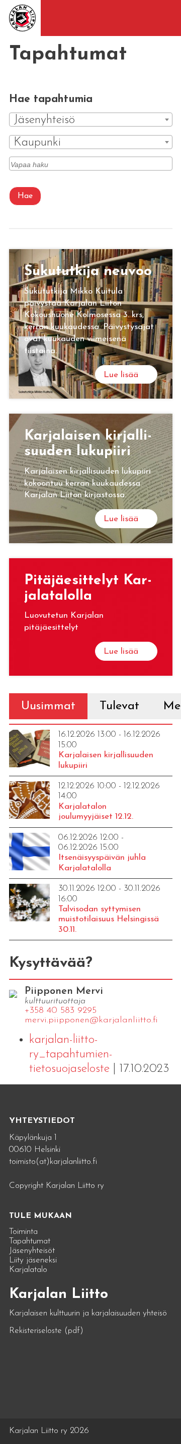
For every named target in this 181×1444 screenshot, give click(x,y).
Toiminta (23, 1231)
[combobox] (90, 120)
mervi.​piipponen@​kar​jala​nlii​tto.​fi (91, 1020)
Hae (25, 196)
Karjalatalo (28, 1269)
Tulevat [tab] (119, 706)
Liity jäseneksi (33, 1260)
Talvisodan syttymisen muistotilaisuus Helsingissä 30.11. (108, 919)
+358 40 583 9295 (61, 1010)
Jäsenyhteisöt (32, 1250)
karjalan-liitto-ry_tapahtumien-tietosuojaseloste (71, 1054)
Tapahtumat (29, 1241)
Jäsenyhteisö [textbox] (44, 120)
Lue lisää (121, 375)
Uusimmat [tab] (48, 706)
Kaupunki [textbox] (37, 143)
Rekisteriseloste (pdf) (46, 1330)
